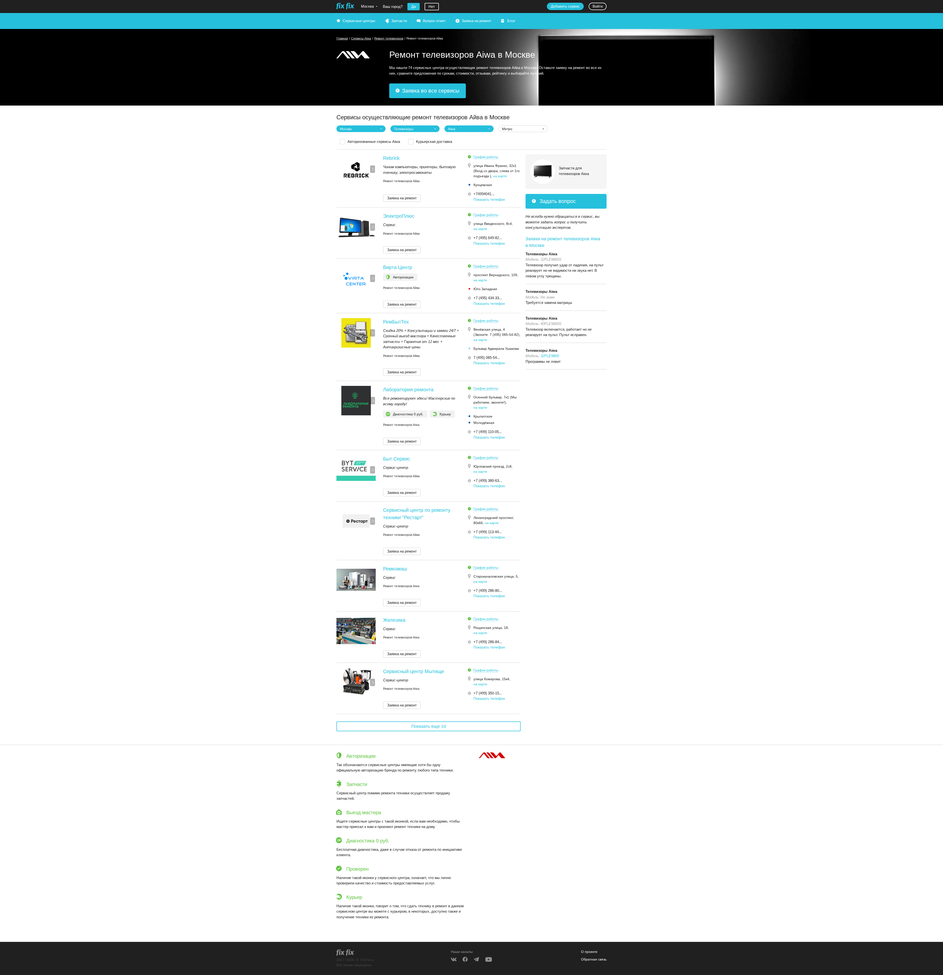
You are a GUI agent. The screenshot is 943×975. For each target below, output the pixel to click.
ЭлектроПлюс (398, 216)
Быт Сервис (396, 458)
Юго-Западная (485, 289)
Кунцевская (482, 185)
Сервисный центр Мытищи (413, 671)
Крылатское (482, 416)
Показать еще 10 (428, 726)
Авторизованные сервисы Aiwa (373, 141)
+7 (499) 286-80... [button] (487, 590)
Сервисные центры (359, 21)
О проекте (589, 952)
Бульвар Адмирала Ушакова (496, 349)
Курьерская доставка (434, 141)
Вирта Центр (397, 267)
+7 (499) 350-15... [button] (487, 693)
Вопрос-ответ (434, 21)
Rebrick (391, 158)
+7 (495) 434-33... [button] (487, 298)
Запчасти (399, 21)
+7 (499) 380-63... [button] (487, 480)
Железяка (394, 620)
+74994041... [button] (483, 194)
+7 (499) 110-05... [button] (487, 432)
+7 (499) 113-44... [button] (487, 532)
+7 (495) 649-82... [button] (487, 238)
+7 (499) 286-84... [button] (487, 642)
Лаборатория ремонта (408, 389)
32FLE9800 (550, 356)
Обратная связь (594, 959)
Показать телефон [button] (489, 199)
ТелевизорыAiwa (541, 254)
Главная (342, 38)
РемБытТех (396, 322)
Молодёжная (483, 423)
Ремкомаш (395, 568)
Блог (511, 21)
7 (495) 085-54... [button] (486, 357)
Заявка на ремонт (476, 21)
